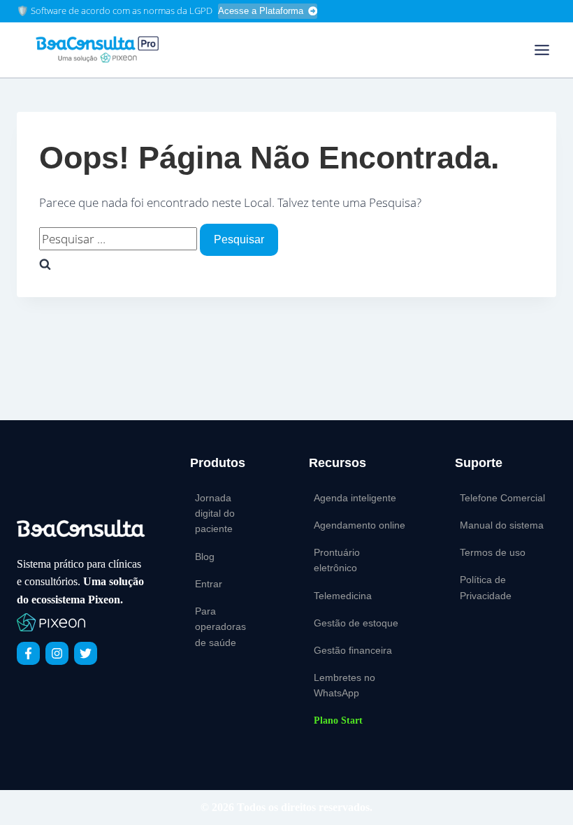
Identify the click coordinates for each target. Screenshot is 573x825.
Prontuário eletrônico (337, 560)
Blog (205, 556)
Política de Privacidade (486, 587)
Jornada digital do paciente (215, 513)
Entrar (208, 583)
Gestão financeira (353, 650)
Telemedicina (343, 595)
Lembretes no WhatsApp (344, 685)
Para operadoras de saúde (220, 626)
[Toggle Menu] (542, 50)
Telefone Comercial (502, 497)
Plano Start (338, 720)
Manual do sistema (502, 525)
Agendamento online (359, 525)
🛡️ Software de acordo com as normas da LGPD (114, 10)
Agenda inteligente (355, 497)
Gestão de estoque (356, 623)
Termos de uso (492, 552)
